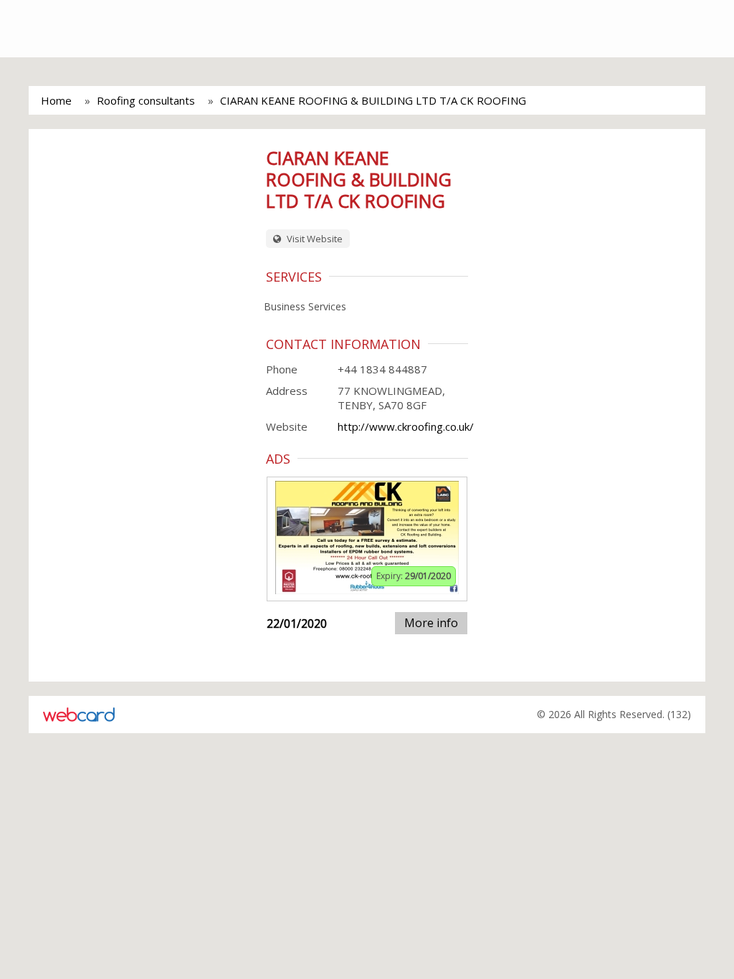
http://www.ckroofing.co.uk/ (406, 426)
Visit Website (314, 238)
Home (56, 100)
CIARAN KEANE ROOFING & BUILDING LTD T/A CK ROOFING (373, 100)
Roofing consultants (146, 100)
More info (431, 623)
